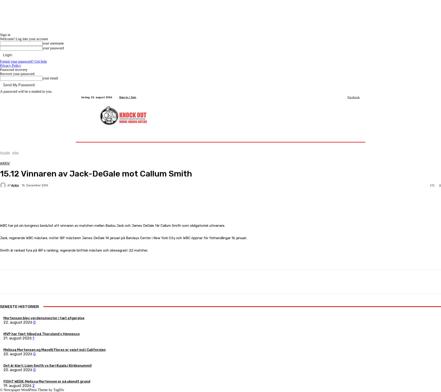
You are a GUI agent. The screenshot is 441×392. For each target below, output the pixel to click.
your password (53, 48)
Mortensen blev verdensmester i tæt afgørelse (44, 318)
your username (53, 43)
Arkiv (15, 153)
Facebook (354, 97)
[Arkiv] (3, 185)
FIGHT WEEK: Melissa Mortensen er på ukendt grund (46, 381)
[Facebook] (344, 97)
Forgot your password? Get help (23, 61)
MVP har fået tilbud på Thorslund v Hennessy (41, 334)
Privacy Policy (10, 65)
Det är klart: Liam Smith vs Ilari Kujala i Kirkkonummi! (47, 366)
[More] (108, 201)
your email (50, 78)
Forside (5, 153)
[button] (354, 136)
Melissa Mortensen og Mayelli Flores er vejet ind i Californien (54, 350)
